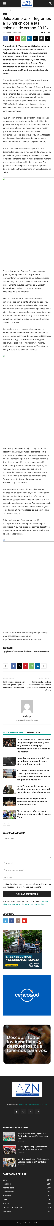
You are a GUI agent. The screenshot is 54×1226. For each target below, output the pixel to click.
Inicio (4, 10)
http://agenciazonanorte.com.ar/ (27, 720)
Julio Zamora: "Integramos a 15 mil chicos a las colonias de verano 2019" (26, 651)
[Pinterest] (17, 38)
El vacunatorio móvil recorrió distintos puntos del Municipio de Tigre (34, 814)
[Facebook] (5, 38)
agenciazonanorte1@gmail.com (33, 1104)
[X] (11, 38)
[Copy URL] (47, 38)
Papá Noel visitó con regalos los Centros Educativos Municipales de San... (33, 1136)
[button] (4, 3)
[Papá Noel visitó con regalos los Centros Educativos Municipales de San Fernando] (9, 1136)
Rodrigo (8, 32)
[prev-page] (4, 824)
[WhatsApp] (23, 38)
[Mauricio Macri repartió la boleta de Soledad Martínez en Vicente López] (9, 1162)
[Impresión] (41, 38)
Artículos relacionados (14, 732)
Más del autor (33, 732)
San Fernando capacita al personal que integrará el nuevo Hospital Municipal (14, 685)
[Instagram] (23, 1111)
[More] (44, 666)
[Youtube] (37, 1111)
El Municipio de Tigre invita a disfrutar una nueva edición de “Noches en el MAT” (32, 801)
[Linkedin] (29, 38)
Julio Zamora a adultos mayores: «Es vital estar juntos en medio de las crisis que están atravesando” (34, 789)
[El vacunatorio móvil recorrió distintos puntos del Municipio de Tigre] (9, 814)
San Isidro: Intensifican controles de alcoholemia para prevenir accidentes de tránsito (39, 686)
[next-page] (8, 824)
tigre (10, 10)
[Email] (35, 38)
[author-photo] (27, 713)
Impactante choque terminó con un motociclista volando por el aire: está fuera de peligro (33, 761)
